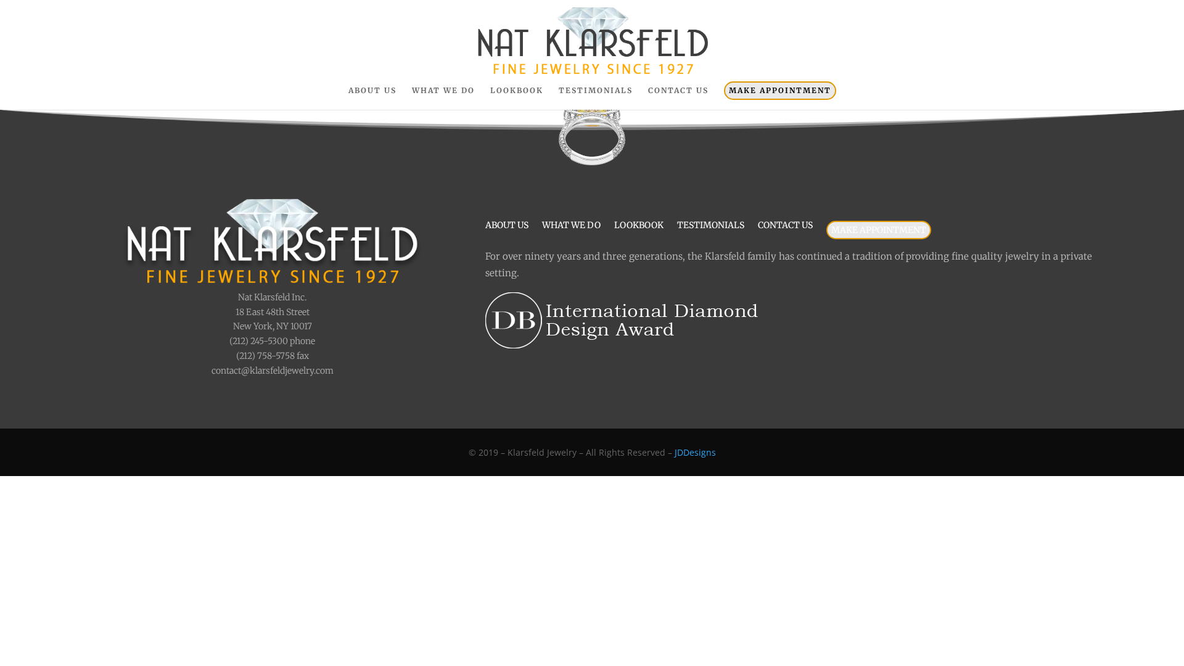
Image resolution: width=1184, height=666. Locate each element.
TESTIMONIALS (596, 90)
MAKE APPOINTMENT (780, 90)
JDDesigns (695, 452)
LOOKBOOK (516, 90)
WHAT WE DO (443, 90)
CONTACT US (678, 90)
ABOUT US (372, 90)
